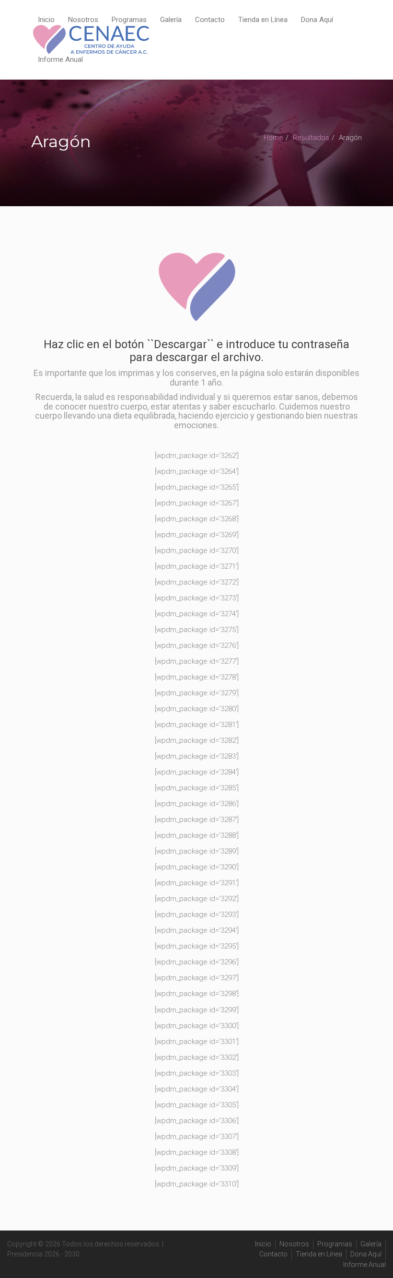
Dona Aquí (317, 19)
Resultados (311, 137)
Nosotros (83, 19)
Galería (171, 19)
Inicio (46, 19)
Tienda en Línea (263, 19)
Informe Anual (60, 59)
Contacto (210, 19)
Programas (129, 19)
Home (273, 137)
